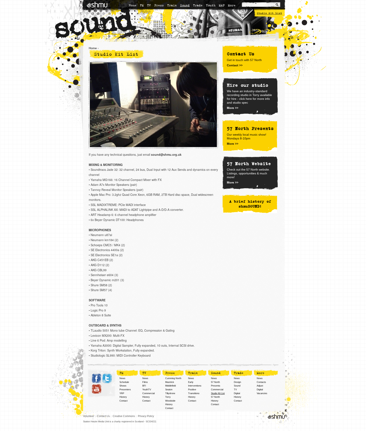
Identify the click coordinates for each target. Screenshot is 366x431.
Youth (210, 5)
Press (159, 5)
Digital (237, 393)
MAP (222, 5)
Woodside (170, 400)
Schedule (124, 382)
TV (149, 5)
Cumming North (173, 378)
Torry (168, 397)
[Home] (97, 4)
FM (142, 5)
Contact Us (103, 416)
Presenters (125, 389)
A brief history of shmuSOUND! (250, 204)
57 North (215, 397)
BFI (144, 385)
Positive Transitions (194, 391)
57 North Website (249, 164)
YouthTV (146, 389)
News (122, 378)
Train (172, 5)
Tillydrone (170, 393)
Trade (197, 5)
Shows (122, 385)
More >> (232, 108)
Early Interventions (194, 384)
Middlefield (170, 385)
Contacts (261, 382)
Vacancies (262, 393)
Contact (123, 400)
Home (132, 5)
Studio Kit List (269, 13)
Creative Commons (124, 416)
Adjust (260, 385)
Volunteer (88, 416)
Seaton (168, 389)
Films (145, 382)
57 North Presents (215, 384)
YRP (121, 393)
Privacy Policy (146, 416)
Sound (185, 5)
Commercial (148, 393)
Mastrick (169, 382)
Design (237, 382)
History (123, 397)
